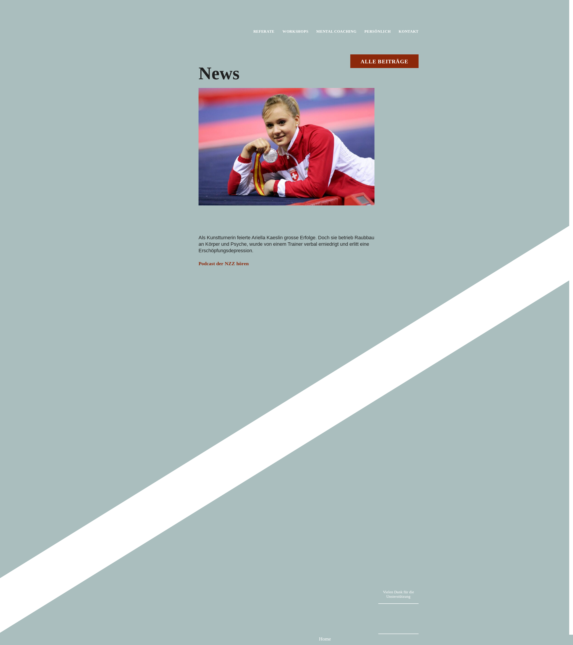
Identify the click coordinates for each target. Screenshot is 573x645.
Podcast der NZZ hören (224, 263)
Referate (263, 31)
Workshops (295, 31)
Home (325, 639)
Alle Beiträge (384, 61)
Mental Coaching (336, 31)
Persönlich (377, 31)
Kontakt (409, 31)
